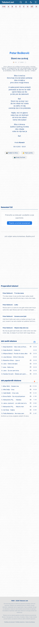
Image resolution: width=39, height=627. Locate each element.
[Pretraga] (21, 2)
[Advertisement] (19, 30)
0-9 (3, 7)
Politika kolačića (20, 622)
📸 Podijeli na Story (12, 153)
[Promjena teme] (31, 2)
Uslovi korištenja (30, 622)
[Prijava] (26, 2)
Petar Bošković (19, 53)
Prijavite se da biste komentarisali (19, 223)
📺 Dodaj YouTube (19, 157)
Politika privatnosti (9, 622)
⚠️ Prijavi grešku (28, 153)
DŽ (32, 7)
